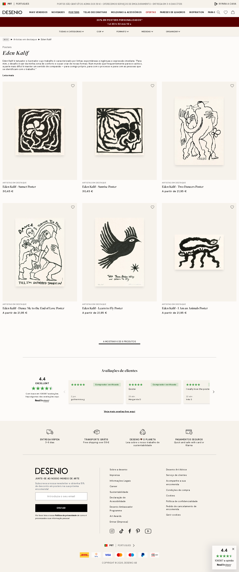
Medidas (146, 31)
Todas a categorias (70, 31)
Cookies (170, 495)
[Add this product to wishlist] (73, 86)
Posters (74, 12)
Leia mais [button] (8, 75)
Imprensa (115, 475)
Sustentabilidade (119, 492)
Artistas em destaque (25, 39)
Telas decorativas (95, 12)
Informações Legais (120, 480)
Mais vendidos (38, 12)
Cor (99, 31)
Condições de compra (178, 490)
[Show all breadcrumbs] (6, 39)
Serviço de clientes (176, 475)
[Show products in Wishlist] (225, 12)
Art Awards (116, 516)
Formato (121, 31)
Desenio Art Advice (176, 469)
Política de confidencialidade (182, 501)
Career (113, 486)
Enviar (61, 507)
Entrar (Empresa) (119, 521)
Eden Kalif (46, 39)
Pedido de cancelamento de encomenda (181, 508)
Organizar (172, 31)
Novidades (58, 12)
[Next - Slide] (213, 391)
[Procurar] (218, 12)
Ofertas (151, 12)
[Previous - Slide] (64, 391)
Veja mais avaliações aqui (119, 411)
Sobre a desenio (118, 469)
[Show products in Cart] (232, 12)
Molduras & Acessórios (126, 12)
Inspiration (196, 12)
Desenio (129, 562)
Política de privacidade (66, 515)
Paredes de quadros (172, 12)
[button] (224, 557)
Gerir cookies (173, 514)
